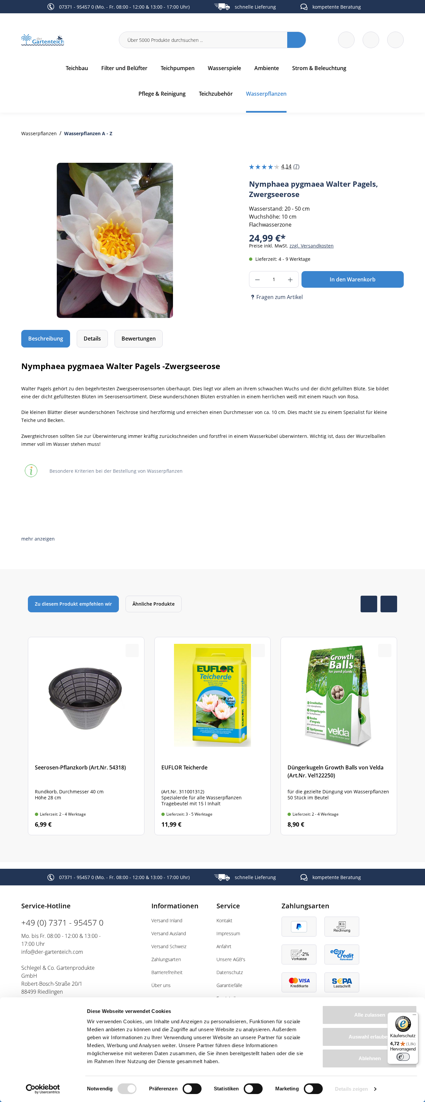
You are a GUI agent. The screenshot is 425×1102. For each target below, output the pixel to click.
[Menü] (414, 1016)
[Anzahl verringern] (257, 279)
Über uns (161, 985)
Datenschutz (229, 972)
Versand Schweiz (168, 946)
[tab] (45, 339)
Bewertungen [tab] (139, 338)
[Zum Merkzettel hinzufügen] (195, 176)
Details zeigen (351, 1089)
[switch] (192, 1088)
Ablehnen (370, 1058)
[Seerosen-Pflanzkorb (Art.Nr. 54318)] (86, 736)
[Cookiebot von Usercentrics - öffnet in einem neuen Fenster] (43, 1089)
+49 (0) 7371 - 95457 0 (62, 922)
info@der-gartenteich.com (52, 951)
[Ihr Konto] (395, 40)
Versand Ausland (168, 933)
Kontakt (224, 920)
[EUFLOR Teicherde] (213, 736)
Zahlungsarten (166, 959)
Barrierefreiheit (167, 972)
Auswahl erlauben (369, 1037)
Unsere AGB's (230, 959)
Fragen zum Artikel (279, 297)
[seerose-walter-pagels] (115, 240)
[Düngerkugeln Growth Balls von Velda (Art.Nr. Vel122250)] (339, 736)
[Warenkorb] (371, 40)
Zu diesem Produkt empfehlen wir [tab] (73, 604)
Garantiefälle (229, 985)
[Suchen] (296, 40)
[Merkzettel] (346, 40)
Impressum (228, 933)
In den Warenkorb (353, 279)
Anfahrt (223, 946)
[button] (38, 539)
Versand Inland (166, 920)
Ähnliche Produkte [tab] (153, 604)
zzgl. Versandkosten (312, 246)
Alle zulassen (369, 1015)
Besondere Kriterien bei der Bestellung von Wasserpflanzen (116, 471)
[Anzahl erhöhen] (290, 279)
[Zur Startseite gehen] (66, 40)
